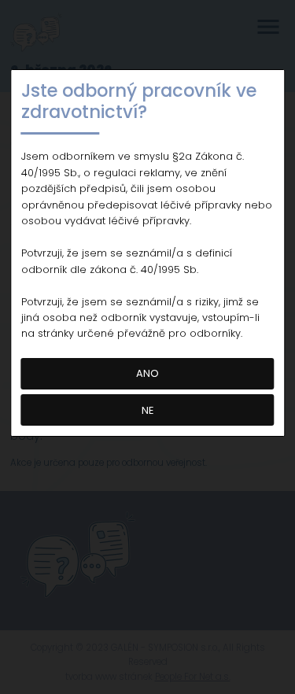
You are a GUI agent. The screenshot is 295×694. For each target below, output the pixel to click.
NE (147, 410)
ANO (147, 373)
